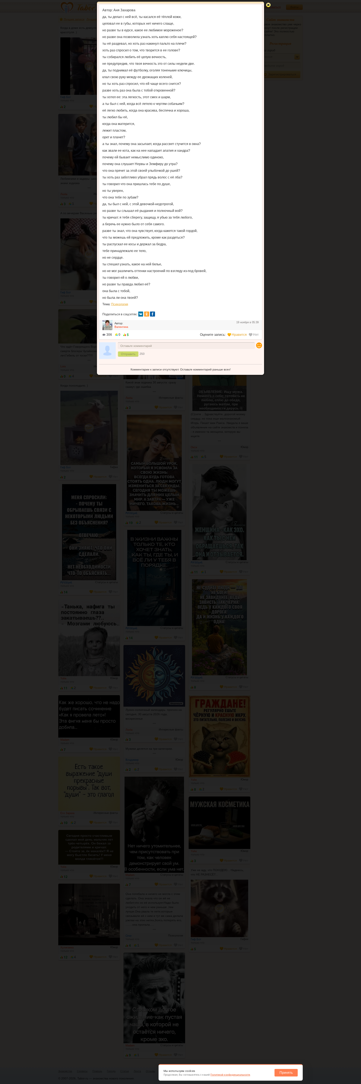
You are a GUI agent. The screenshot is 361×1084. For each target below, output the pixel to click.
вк (140, 314)
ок (146, 314)
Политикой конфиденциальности (230, 1074)
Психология (119, 304)
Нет (256, 334)
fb (152, 314)
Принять (286, 1072)
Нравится (239, 334)
